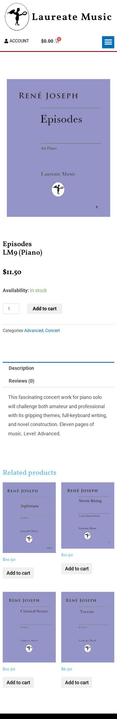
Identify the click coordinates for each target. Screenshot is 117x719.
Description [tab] (21, 368)
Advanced (33, 330)
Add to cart (45, 308)
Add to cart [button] (18, 573)
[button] (108, 42)
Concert (52, 330)
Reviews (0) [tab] (21, 381)
